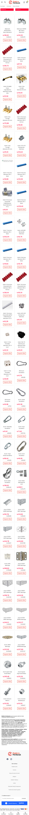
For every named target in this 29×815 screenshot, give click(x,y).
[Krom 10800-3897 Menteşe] (21, 583)
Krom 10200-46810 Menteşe (7, 510)
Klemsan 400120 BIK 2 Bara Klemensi (7, 30)
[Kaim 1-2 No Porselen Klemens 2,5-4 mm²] (7, 334)
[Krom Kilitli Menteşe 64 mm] (21, 473)
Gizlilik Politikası (14, 780)
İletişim (14, 776)
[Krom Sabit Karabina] (7, 473)
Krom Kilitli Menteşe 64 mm (21, 482)
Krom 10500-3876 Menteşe (7, 591)
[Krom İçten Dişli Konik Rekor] (7, 664)
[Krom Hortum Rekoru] (7, 691)
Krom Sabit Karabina (7, 481)
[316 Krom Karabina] (21, 363)
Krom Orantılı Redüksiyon (21, 699)
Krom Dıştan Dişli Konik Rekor (21, 672)
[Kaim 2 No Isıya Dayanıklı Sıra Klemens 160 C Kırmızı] (21, 109)
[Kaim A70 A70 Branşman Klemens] (21, 138)
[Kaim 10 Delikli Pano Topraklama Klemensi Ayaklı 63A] (7, 79)
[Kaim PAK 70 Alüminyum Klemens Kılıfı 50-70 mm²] (21, 334)
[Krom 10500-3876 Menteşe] (7, 583)
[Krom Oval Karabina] (21, 446)
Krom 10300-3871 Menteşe (21, 537)
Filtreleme (3, 9)
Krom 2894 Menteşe (7, 645)
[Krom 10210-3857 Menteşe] (21, 502)
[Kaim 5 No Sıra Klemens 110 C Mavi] (21, 165)
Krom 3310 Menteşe (7, 564)
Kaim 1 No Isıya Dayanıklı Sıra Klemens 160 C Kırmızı (21, 287)
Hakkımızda (14, 766)
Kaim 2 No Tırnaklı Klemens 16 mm (21, 88)
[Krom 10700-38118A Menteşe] (21, 610)
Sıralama (18, 9)
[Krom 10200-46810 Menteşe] (7, 502)
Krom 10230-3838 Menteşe (22, 564)
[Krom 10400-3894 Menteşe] (7, 610)
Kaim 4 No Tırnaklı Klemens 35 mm (7, 147)
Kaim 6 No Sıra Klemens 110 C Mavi (21, 201)
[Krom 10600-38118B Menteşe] (21, 637)
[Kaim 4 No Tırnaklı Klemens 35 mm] (7, 138)
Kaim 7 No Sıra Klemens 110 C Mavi (7, 232)
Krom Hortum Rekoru (7, 699)
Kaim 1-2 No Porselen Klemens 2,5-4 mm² (7, 344)
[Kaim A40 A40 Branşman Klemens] (21, 305)
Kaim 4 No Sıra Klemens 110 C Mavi (7, 174)
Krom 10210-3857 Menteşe (22, 510)
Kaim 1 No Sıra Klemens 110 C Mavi (22, 59)
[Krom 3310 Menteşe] (7, 556)
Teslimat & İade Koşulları (14, 789)
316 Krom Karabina (21, 371)
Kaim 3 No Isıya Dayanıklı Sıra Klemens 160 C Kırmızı (7, 60)
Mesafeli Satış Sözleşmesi (14, 786)
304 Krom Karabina (7, 400)
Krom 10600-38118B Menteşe (21, 645)
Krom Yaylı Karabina (22, 427)
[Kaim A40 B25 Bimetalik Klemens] (21, 223)
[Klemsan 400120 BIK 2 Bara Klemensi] (7, 21)
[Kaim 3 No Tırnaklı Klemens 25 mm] (7, 109)
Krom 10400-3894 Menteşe (7, 618)
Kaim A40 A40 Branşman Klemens (21, 315)
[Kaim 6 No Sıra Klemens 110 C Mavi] (21, 192)
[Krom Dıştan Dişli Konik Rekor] (21, 664)
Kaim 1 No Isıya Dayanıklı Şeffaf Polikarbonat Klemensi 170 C (7, 316)
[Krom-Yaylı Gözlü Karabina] (7, 446)
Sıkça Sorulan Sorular (14, 773)
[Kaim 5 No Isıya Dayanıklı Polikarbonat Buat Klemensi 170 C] (7, 192)
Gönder (24, 798)
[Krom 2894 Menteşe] (7, 637)
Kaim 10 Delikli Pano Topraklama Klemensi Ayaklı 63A (7, 90)
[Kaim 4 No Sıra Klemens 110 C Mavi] (7, 165)
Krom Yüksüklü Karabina (7, 427)
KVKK (14, 783)
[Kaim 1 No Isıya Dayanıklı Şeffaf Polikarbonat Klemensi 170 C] (7, 305)
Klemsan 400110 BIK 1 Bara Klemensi (21, 30)
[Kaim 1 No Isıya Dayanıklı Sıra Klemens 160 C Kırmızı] (21, 277)
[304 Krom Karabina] (7, 392)
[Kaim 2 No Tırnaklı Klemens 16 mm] (21, 79)
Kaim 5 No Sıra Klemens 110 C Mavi (21, 174)
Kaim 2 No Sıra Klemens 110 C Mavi (21, 259)
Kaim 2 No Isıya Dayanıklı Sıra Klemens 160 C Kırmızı (21, 119)
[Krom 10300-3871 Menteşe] (21, 529)
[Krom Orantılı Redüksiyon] (21, 691)
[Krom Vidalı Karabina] (21, 392)
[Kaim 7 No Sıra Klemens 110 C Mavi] (7, 223)
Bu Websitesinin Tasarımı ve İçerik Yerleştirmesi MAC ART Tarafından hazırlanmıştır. (14, 809)
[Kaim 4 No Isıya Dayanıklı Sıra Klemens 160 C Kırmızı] (7, 277)
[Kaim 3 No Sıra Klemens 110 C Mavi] (7, 250)
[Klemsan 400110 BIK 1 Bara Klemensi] (21, 21)
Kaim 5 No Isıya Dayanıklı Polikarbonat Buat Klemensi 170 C (7, 203)
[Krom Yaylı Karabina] (21, 419)
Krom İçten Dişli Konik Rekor (7, 672)
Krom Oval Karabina (22, 454)
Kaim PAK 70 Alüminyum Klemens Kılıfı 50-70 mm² (21, 344)
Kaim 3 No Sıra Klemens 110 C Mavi (7, 259)
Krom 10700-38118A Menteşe (21, 618)
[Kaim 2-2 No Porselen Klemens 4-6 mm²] (7, 363)
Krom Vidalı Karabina (21, 400)
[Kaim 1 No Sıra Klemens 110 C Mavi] (21, 50)
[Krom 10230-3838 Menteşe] (21, 556)
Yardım (14, 770)
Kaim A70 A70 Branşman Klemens (22, 147)
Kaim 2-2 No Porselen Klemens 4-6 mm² (7, 373)
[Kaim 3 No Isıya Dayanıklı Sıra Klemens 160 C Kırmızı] (7, 50)
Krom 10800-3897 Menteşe (22, 591)
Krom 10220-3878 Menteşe (7, 537)
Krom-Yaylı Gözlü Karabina (7, 454)
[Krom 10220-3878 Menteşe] (7, 529)
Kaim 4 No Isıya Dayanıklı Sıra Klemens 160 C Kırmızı (7, 287)
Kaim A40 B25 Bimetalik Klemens (22, 232)
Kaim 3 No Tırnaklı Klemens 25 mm (7, 118)
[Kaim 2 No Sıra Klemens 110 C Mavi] (21, 250)
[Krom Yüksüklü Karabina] (7, 419)
